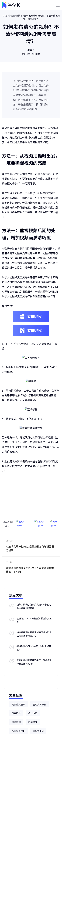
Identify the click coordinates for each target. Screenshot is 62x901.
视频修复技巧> (16, 15)
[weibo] (20, 522)
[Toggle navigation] (57, 5)
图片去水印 (38, 731)
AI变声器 (16, 713)
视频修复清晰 (18, 704)
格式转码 (32, 713)
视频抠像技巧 (18, 731)
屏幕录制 (32, 722)
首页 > (5, 15)
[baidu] (54, 522)
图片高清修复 (39, 704)
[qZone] (39, 522)
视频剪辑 (16, 722)
